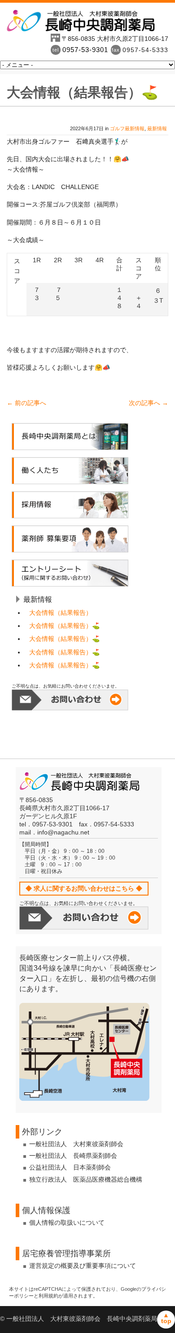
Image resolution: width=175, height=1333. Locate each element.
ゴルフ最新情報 (127, 128)
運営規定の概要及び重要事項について (82, 1265)
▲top (166, 1317)
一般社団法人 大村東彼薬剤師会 (76, 1144)
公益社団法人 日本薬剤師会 (70, 1167)
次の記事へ (148, 402)
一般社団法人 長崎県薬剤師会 (73, 1155)
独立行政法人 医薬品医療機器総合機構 (85, 1179)
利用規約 (48, 1295)
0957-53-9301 (85, 49)
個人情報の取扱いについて (67, 1222)
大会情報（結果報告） (60, 612)
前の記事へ (26, 402)
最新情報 (157, 128)
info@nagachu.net (63, 832)
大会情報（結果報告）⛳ (64, 625)
